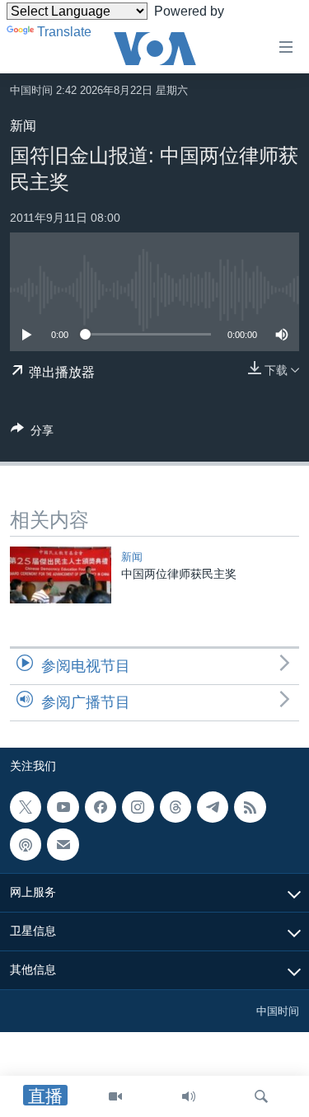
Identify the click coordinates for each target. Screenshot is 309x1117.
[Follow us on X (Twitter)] (25, 807)
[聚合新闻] (249, 807)
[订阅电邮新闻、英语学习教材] (62, 844)
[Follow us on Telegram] (212, 807)
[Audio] (188, 1096)
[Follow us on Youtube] (62, 807)
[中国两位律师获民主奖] (60, 575)
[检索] (261, 1096)
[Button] (32, 433)
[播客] (25, 844)
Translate (64, 32)
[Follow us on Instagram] (137, 807)
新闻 (23, 126)
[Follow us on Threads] (175, 807)
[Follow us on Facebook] (100, 807)
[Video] (115, 1096)
